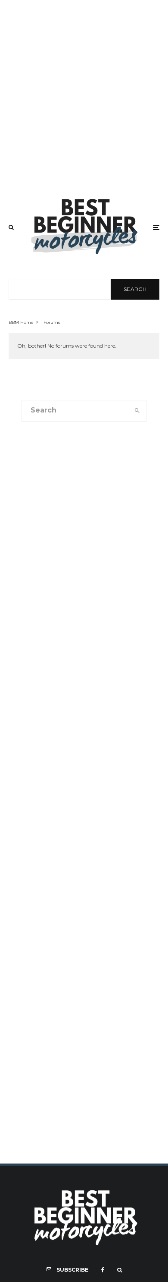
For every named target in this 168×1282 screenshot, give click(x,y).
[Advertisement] (84, 94)
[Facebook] (103, 1270)
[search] (137, 410)
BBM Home (21, 322)
